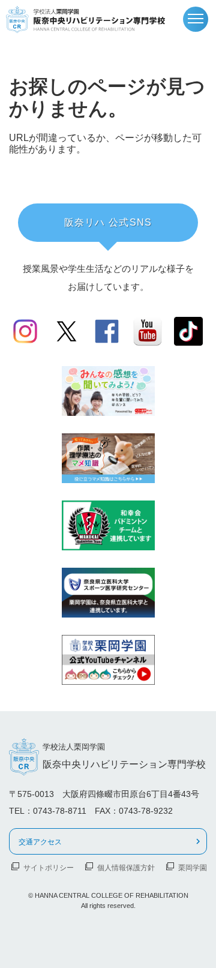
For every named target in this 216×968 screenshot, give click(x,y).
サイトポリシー (48, 867)
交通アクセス (40, 841)
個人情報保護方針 (126, 867)
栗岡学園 (192, 867)
